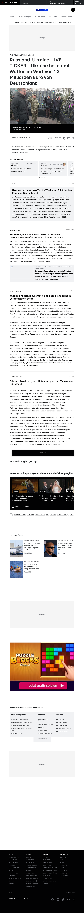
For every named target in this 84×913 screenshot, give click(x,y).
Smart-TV (12, 883)
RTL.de (11, 854)
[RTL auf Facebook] (52, 899)
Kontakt (45, 857)
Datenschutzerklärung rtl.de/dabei (50, 874)
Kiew (72, 515)
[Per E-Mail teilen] (68, 138)
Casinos (28, 857)
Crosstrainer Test (16, 733)
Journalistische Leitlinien (13, 874)
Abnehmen (41, 727)
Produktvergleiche (31, 865)
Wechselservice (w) (32, 875)
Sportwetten (30, 859)
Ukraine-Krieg (62, 515)
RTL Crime (63, 870)
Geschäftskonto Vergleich (31, 869)
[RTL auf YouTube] (68, 899)
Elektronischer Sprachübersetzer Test (21, 729)
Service (45, 854)
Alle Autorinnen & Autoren (14, 869)
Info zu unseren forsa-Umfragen (50, 882)
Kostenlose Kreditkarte (45, 733)
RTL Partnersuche (62, 725)
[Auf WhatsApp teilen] (73, 138)
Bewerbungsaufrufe (15, 878)
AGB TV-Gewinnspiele (50, 870)
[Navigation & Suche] (73, 10)
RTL (11, 22)
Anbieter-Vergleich (32, 883)
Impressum (46, 859)
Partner (28, 854)
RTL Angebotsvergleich (63, 729)
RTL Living (63, 873)
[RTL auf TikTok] (63, 899)
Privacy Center (47, 862)
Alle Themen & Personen (13, 864)
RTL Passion (64, 875)
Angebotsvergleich (32, 878)
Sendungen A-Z (14, 857)
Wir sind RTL (64, 854)
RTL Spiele (63, 865)
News (17, 22)
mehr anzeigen (42, 738)
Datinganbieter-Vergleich (43, 720)
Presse (62, 862)
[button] (24, 168)
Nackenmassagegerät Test (19, 719)
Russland (30, 515)
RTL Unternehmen (62, 732)
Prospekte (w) (30, 886)
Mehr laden (43, 453)
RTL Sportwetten (61, 722)
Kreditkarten (30, 873)
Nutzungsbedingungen (50, 867)
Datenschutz (47, 865)
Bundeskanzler (20, 515)
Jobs (61, 859)
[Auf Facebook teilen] (64, 138)
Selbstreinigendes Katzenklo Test (21, 722)
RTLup (62, 867)
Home (10, 893)
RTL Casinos (60, 719)
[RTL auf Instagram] (58, 899)
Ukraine (53, 515)
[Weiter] (71, 168)
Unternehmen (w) (31, 881)
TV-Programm (13, 859)
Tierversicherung (43, 730)
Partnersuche (30, 862)
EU (47, 515)
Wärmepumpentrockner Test (20, 725)
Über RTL (63, 857)
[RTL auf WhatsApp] (74, 899)
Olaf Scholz (40, 515)
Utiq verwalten (47, 878)
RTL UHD (11, 881)
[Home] (42, 10)
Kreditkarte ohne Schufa (45, 724)
